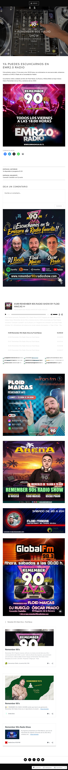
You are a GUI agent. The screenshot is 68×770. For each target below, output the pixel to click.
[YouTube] (38, 759)
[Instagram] (29, 759)
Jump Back (59, 314)
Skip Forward (62, 314)
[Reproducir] (5, 314)
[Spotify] (42, 759)
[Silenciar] (51, 314)
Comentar (59, 206)
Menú (35, 3)
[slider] (55, 314)
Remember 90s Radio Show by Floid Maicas (30, 310)
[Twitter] (34, 759)
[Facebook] (25, 759)
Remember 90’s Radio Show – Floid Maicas (20, 622)
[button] (34, 333)
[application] (34, 314)
